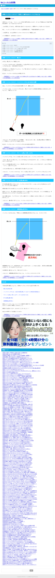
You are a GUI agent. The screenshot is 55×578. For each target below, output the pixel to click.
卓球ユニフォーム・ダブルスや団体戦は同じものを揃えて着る (17, 458)
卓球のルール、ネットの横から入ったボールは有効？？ (15, 455)
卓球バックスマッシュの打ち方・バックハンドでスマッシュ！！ (18, 485)
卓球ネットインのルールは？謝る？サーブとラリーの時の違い (17, 462)
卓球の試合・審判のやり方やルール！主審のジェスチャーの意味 (18, 440)
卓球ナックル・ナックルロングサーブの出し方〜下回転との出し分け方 (19, 513)
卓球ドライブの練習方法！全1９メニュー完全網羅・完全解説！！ (18, 504)
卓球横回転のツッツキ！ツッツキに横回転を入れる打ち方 (16, 465)
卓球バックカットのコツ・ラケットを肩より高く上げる (15, 48)
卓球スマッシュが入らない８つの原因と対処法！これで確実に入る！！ (19, 486)
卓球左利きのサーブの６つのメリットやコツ (13, 524)
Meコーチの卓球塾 (8, 2)
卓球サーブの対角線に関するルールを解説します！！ (15, 557)
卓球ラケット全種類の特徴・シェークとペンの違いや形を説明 (17, 394)
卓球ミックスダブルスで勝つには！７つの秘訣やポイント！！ (17, 393)
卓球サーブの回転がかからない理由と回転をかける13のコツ (17, 534)
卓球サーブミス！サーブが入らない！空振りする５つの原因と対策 (18, 525)
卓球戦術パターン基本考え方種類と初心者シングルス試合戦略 (17, 390)
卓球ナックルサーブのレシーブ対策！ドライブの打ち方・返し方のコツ (19, 543)
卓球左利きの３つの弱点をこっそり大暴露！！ (13, 521)
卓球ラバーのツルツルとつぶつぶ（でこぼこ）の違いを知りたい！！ (19, 553)
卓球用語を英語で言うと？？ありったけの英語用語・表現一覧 (17, 404)
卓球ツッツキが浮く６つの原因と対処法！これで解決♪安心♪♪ (17, 489)
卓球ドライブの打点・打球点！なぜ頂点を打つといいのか (16, 469)
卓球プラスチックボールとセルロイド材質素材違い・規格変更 (17, 432)
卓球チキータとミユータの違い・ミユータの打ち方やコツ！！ (17, 363)
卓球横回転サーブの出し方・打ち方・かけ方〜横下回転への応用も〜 (19, 531)
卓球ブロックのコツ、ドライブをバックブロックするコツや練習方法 (19, 482)
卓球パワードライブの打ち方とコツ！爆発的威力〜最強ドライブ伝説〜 (19, 501)
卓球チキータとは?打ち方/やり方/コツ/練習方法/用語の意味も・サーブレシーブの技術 (23, 365)
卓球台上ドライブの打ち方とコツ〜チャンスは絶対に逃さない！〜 (18, 493)
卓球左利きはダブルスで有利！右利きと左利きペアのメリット (17, 387)
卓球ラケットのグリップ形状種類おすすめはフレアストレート (17, 391)
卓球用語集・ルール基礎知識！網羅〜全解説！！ (14, 402)
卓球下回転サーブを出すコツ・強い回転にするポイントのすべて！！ (19, 532)
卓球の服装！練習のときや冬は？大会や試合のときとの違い (16, 461)
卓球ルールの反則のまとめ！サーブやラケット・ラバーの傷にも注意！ (19, 552)
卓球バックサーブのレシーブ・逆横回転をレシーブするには (16, 375)
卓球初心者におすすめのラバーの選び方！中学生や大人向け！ (17, 561)
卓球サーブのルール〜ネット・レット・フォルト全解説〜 (16, 453)
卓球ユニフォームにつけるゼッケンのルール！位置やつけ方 (16, 464)
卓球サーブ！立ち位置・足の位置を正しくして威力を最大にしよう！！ (19, 527)
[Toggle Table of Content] (50, 43)
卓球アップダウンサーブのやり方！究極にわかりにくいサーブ (17, 511)
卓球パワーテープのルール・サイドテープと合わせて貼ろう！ (17, 422)
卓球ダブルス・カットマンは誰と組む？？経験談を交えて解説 (17, 389)
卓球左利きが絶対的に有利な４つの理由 (12, 522)
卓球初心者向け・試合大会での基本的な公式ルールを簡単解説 (17, 414)
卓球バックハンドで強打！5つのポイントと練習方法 (15, 379)
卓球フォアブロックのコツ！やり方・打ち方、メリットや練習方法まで (19, 481)
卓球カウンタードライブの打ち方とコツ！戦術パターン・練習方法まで (19, 492)
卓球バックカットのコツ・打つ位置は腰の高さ (13, 50)
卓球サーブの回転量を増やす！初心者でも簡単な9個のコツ (16, 535)
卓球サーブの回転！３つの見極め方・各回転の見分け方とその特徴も (19, 536)
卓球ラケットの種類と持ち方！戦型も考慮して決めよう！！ (16, 416)
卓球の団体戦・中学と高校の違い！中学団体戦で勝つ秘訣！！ (17, 435)
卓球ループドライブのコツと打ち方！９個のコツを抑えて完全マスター (19, 494)
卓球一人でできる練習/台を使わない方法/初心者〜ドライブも (17, 358)
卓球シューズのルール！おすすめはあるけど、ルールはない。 (17, 412)
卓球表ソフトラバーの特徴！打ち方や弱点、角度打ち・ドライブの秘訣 (19, 550)
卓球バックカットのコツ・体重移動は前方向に (13, 51)
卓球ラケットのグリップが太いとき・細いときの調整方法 (16, 428)
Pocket (12, 18)
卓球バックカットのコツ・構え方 (10, 45)
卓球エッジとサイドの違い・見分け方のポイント (14, 450)
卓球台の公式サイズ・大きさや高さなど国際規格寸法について (17, 430)
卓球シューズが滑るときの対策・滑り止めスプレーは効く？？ (17, 401)
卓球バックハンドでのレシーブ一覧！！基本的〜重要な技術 (16, 376)
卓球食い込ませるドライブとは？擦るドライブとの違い (15, 468)
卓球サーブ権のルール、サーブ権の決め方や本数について (16, 556)
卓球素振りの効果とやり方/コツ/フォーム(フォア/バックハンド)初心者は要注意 (21, 368)
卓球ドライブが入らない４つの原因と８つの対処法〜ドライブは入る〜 (19, 497)
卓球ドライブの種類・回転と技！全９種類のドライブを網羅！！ (18, 500)
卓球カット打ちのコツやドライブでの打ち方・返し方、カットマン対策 (19, 474)
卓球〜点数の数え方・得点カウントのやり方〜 (13, 447)
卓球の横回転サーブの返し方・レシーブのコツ (13, 547)
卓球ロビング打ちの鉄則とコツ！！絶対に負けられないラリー (17, 359)
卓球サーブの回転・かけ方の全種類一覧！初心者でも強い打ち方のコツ (19, 549)
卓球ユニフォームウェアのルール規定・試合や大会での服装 (16, 457)
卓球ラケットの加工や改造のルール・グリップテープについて (17, 426)
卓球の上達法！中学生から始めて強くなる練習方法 (14, 352)
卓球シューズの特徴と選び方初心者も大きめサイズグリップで (17, 405)
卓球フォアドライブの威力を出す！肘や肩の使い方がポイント (17, 467)
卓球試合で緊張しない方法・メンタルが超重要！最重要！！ (16, 355)
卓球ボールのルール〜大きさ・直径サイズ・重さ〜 (14, 433)
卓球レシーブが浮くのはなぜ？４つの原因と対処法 (14, 538)
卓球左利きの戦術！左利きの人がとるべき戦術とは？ (15, 517)
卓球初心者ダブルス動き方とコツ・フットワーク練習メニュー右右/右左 (19, 384)
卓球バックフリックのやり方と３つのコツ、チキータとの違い (17, 540)
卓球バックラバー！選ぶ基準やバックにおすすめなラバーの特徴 (18, 478)
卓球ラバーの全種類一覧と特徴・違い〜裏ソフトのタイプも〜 (17, 396)
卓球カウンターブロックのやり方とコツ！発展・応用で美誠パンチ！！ (19, 476)
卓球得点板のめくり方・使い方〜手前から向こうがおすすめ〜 (17, 446)
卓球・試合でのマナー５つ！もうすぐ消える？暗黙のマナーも (17, 419)
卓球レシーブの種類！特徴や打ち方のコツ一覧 (13, 545)
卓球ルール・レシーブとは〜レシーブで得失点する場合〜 (16, 442)
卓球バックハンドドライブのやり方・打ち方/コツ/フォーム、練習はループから (21, 370)
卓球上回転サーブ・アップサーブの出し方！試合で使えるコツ (17, 510)
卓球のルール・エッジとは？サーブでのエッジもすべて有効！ (17, 454)
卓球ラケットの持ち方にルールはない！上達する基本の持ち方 (17, 415)
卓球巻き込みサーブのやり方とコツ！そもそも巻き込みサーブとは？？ (19, 514)
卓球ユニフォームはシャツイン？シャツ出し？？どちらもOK (17, 460)
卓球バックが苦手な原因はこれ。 (10, 372)
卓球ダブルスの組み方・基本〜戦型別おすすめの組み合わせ (16, 386)
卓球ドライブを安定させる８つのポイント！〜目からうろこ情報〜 (18, 496)
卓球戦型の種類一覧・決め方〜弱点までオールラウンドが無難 (17, 409)
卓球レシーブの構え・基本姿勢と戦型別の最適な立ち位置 (16, 539)
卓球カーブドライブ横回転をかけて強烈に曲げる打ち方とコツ (17, 507)
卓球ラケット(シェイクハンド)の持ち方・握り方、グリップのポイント (19, 564)
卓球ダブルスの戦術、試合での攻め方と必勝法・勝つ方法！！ (17, 383)
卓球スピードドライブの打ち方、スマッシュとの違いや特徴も (17, 503)
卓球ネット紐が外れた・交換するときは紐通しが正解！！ (16, 398)
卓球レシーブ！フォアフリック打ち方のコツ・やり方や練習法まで (18, 542)
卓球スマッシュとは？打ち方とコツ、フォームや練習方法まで (17, 488)
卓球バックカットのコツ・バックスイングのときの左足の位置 (16, 46)
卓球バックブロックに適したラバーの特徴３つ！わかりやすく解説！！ (19, 479)
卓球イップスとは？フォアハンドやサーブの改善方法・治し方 (17, 366)
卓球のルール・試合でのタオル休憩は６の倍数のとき (15, 451)
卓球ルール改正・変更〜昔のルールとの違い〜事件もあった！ (17, 411)
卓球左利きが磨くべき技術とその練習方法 (12, 515)
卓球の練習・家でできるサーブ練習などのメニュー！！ (15, 356)
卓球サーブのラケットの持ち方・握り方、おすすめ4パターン (17, 528)
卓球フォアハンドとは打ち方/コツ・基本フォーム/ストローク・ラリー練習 (20, 362)
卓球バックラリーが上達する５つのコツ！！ (13, 369)
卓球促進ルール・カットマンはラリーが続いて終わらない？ (16, 443)
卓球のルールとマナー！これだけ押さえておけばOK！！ (16, 418)
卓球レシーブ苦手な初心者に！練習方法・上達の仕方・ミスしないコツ (19, 546)
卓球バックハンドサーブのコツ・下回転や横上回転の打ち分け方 (18, 377)
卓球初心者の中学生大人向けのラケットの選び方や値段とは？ (17, 563)
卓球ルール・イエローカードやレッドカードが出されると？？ (17, 439)
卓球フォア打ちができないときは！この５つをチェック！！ (16, 361)
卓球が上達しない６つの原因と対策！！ (12, 354)
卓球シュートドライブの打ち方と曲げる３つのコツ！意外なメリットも (19, 506)
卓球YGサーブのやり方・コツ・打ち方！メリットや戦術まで (17, 508)
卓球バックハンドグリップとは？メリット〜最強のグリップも (17, 382)
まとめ (4, 53)
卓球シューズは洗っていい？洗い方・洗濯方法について (15, 400)
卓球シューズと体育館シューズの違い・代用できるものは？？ (17, 407)
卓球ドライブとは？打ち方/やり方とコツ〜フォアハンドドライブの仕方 (19, 499)
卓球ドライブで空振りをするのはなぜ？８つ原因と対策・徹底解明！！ (19, 472)
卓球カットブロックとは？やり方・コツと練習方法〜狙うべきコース (19, 475)
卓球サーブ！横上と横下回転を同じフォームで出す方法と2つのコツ (18, 529)
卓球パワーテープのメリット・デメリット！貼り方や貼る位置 (17, 421)
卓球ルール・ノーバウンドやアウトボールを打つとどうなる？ (17, 444)
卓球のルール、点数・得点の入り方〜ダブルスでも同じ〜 (16, 448)
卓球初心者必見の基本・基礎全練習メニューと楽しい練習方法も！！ (19, 518)
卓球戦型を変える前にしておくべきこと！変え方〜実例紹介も (17, 408)
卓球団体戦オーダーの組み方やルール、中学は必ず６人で (16, 436)
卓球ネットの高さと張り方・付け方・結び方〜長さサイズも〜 (17, 397)
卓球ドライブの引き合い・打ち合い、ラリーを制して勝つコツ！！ (18, 471)
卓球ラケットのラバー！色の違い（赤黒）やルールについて (16, 554)
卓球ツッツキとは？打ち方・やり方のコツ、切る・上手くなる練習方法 (19, 490)
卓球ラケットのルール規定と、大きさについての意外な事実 (16, 429)
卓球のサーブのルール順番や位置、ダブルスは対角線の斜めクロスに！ (19, 560)
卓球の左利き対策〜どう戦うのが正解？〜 (12, 520)
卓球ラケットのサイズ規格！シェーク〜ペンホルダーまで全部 (17, 425)
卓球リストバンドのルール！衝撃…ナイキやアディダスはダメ (17, 423)
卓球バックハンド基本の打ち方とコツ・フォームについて (16, 373)
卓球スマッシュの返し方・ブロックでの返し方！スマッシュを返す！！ (19, 483)
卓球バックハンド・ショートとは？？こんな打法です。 (15, 380)
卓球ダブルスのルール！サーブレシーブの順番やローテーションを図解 (19, 559)
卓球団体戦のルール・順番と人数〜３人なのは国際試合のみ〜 (17, 437)
